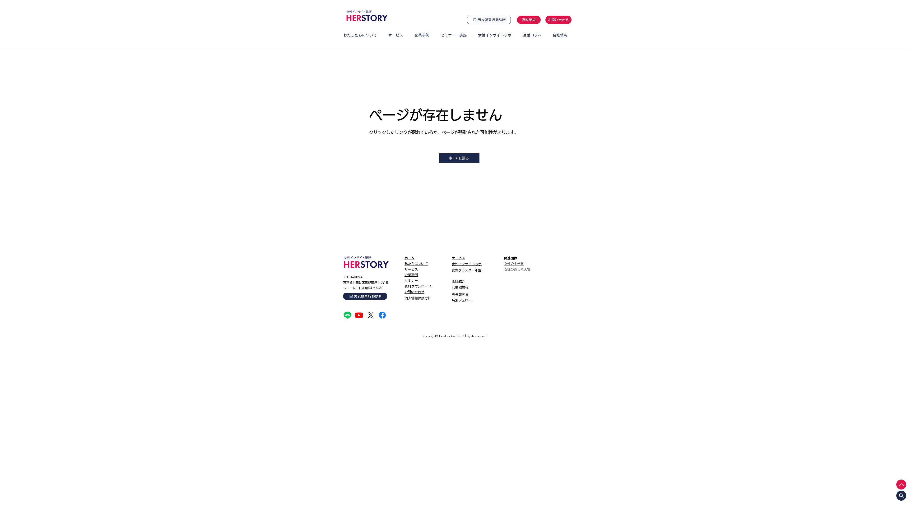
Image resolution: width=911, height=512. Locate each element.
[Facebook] (382, 315)
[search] (901, 496)
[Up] (901, 484)
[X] (370, 315)
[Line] (347, 315)
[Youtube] (359, 315)
